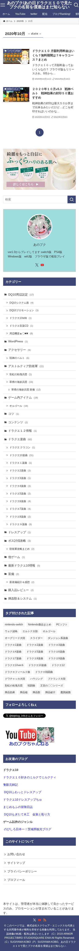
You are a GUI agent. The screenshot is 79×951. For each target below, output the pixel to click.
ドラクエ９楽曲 (20, 524)
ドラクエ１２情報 (22, 430)
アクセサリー (19, 349)
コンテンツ (18, 422)
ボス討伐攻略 (19, 540)
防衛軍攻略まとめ (21, 548)
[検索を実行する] (71, 199)
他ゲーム (16, 557)
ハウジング (36, 678)
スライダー (36, 638)
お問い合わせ (16, 854)
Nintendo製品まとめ (39, 624)
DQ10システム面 (21, 302)
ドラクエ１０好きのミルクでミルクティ (29, 777)
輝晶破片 (50, 692)
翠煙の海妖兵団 (21, 381)
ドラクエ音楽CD (21, 325)
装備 (13, 574)
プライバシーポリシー (22, 871)
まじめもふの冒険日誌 (18, 807)
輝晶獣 (36, 692)
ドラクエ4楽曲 (20, 486)
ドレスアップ (19, 532)
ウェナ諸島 (11, 631)
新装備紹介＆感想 (21, 582)
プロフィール (16, 880)
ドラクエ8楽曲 (20, 516)
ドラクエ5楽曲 (20, 493)
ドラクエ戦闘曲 (44, 672)
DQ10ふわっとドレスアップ (22, 792)
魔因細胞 (65, 692)
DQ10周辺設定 (21, 294)
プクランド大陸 (57, 678)
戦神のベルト (19, 358)
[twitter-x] (37, 265)
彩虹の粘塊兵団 (20, 374)
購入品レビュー (21, 590)
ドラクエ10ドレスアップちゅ (22, 799)
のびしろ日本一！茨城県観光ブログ (27, 829)
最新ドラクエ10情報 (24, 565)
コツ (13, 413)
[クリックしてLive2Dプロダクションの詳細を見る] (39, 169)
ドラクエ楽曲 (20, 439)
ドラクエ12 (58, 665)
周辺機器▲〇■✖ (21, 333)
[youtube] (42, 265)
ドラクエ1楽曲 (13, 644)
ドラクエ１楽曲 (20, 462)
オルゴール (18, 405)
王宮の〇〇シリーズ (51, 685)
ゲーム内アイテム (23, 397)
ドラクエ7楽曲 (20, 508)
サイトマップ (16, 863)
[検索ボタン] (76, 5)
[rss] (45, 920)
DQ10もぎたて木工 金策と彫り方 (27, 814)
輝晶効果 (10, 692)
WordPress (18, 341)
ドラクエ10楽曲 (21, 455)
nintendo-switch (14, 624)
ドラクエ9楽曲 (56, 658)
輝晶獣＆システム (22, 598)
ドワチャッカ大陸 (15, 678)
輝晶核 (24, 692)
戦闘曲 (31, 685)
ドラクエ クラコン (22, 447)
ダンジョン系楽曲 (58, 638)
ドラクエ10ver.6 (14, 665)
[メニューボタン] (2, 5)
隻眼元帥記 (10, 784)
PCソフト (61, 624)
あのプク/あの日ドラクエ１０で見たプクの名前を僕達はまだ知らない (39, 5)
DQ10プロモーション (24, 310)
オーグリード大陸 (15, 638)
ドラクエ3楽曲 (20, 478)
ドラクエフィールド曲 (17, 672)
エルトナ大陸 (30, 631)
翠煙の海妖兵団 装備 (26, 389)
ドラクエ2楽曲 (20, 470)
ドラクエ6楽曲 (20, 501)
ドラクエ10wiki (20, 318)
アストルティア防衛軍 (26, 366)
